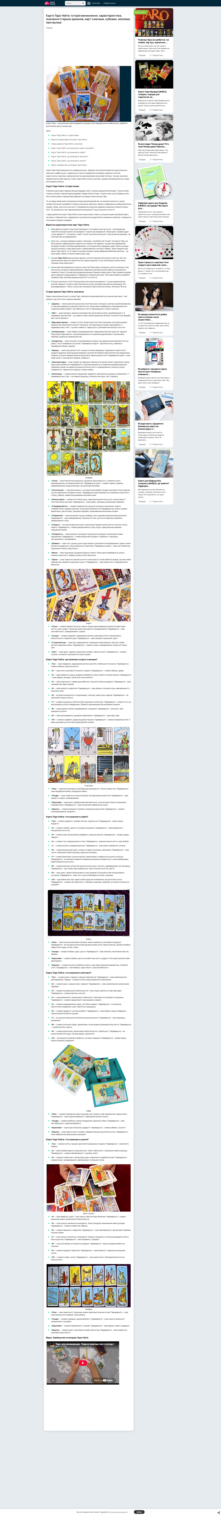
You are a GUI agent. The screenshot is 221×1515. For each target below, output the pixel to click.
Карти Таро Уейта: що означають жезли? (68, 160)
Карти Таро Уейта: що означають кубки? (68, 152)
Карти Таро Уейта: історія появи (65, 135)
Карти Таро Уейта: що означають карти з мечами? (72, 148)
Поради (49, 27)
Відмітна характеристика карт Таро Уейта (69, 139)
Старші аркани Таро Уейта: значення (67, 144)
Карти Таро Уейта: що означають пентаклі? (69, 156)
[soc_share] (219, 1513)
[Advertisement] (88, 50)
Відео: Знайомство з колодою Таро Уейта (69, 165)
